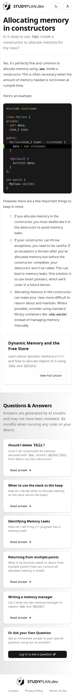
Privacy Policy (34, 691)
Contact (13, 691)
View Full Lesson (51, 375)
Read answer (19, 470)
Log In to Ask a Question (35, 654)
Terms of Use (58, 691)
